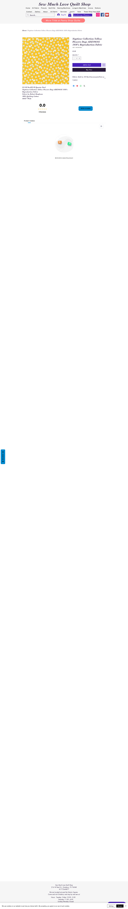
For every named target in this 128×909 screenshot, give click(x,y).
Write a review (85, 108)
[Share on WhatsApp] (81, 86)
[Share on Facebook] (74, 86)
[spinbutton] (76, 58)
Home (24, 30)
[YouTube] (107, 15)
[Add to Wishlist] (104, 65)
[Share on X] (84, 86)
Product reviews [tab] (29, 121)
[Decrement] (74, 58)
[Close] (126, 905)
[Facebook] (102, 15)
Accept (120, 906)
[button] (69, 14)
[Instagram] (98, 15)
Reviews (3, 457)
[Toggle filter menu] (101, 126)
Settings (111, 906)
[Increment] (79, 58)
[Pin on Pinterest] (77, 86)
